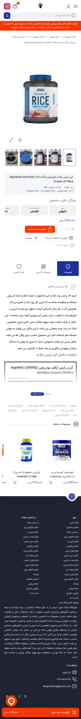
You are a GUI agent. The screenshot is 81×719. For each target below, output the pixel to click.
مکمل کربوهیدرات (36, 37)
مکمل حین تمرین (71, 555)
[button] (50, 482)
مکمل (73, 322)
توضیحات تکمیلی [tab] (43, 272)
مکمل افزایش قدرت (57, 406)
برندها (76, 584)
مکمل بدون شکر (67, 410)
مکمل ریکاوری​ (73, 546)
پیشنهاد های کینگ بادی (69, 602)
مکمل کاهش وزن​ (71, 579)
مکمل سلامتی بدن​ (71, 565)
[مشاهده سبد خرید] (15, 6)
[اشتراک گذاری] (20, 140)
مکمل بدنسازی (72, 527)
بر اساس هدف (73, 532)
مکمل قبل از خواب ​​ (71, 574)
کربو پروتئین (54, 37)
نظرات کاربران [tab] (19, 272)
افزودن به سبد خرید (37, 229)
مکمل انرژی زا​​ (73, 541)
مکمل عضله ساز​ (72, 570)
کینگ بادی (74, 523)
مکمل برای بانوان (49, 410)
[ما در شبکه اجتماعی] (7, 6)
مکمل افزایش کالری (36, 406)
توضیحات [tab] (68, 272)
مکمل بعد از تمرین (29, 410)
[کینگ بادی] (40, 6)
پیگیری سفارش (72, 593)
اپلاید (66, 187)
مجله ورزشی (74, 588)
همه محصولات (69, 37)
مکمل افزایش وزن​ (15, 406)
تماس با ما (74, 598)
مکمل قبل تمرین (62, 415)
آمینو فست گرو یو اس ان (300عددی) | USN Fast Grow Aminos (62, 477)
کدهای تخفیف (32, 579)
